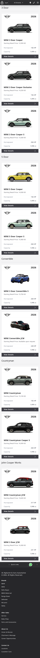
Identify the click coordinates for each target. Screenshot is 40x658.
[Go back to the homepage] (2, 2)
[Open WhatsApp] (30, 564)
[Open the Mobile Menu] (38, 2)
